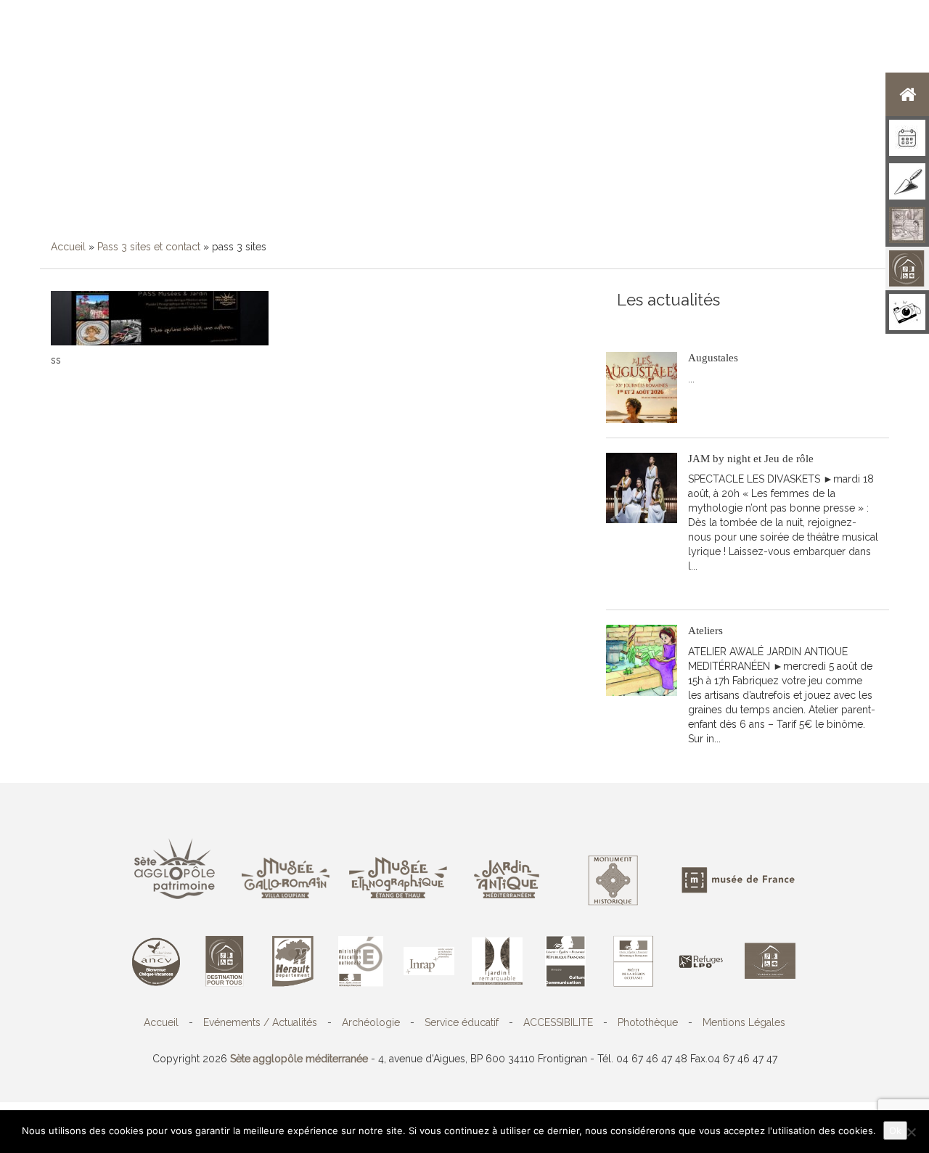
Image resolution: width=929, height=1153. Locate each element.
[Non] (911, 1132)
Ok (895, 1130)
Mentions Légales (744, 1022)
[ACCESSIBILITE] (907, 268)
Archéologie (371, 1022)
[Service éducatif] (907, 225)
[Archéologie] (907, 181)
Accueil (68, 247)
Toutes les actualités (721, 323)
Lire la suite (722, 400)
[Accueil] (907, 94)
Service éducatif (462, 1022)
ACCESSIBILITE (558, 1022)
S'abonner (640, 323)
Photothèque (648, 1022)
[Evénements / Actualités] (907, 138)
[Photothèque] (907, 312)
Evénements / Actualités (260, 1022)
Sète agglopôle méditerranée (299, 1058)
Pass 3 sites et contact (148, 247)
